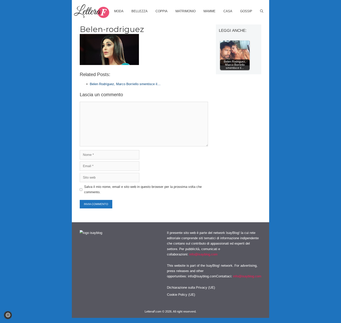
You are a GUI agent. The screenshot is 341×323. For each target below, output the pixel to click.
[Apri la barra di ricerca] (261, 11)
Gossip (246, 11)
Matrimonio (185, 11)
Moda (119, 11)
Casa (227, 11)
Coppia (162, 11)
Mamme (209, 11)
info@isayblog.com (203, 254)
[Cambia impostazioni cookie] (8, 315)
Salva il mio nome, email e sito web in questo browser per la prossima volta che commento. (143, 189)
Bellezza (139, 11)
